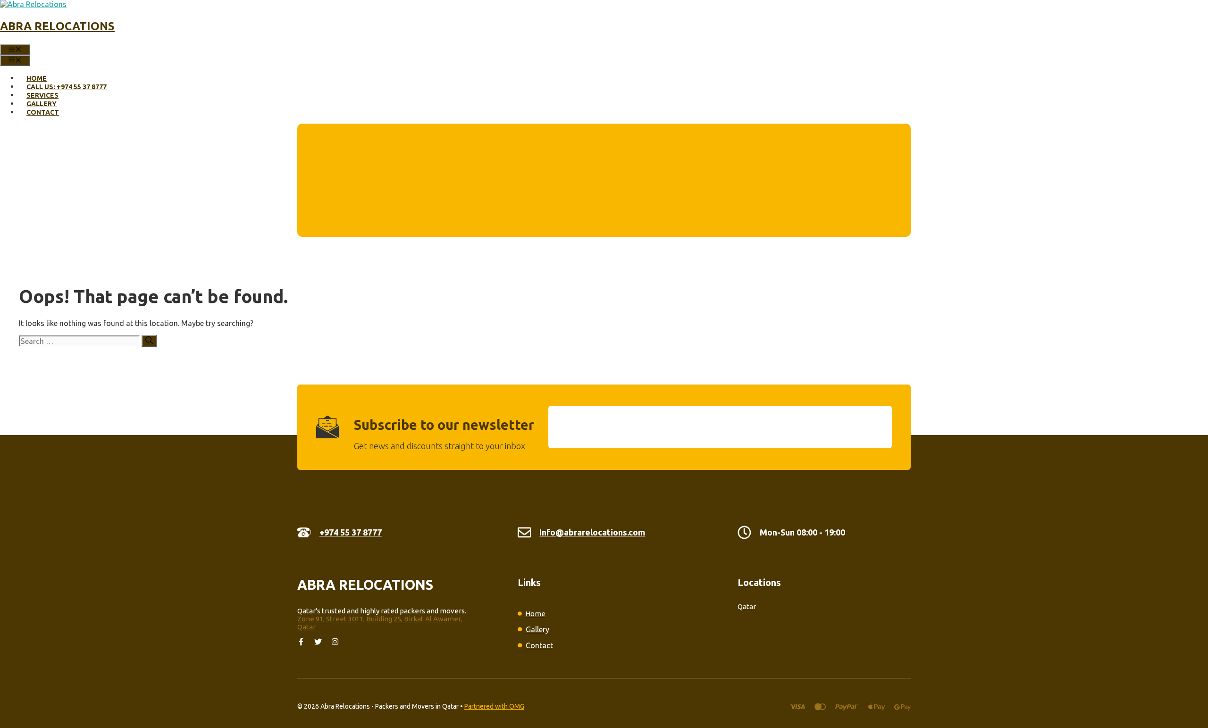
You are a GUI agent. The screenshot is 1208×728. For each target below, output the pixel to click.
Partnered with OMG (494, 706)
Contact (42, 112)
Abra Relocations (57, 26)
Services (42, 95)
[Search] (149, 341)
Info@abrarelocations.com (592, 532)
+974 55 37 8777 (350, 532)
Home (36, 78)
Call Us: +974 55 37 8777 (66, 87)
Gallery (41, 104)
